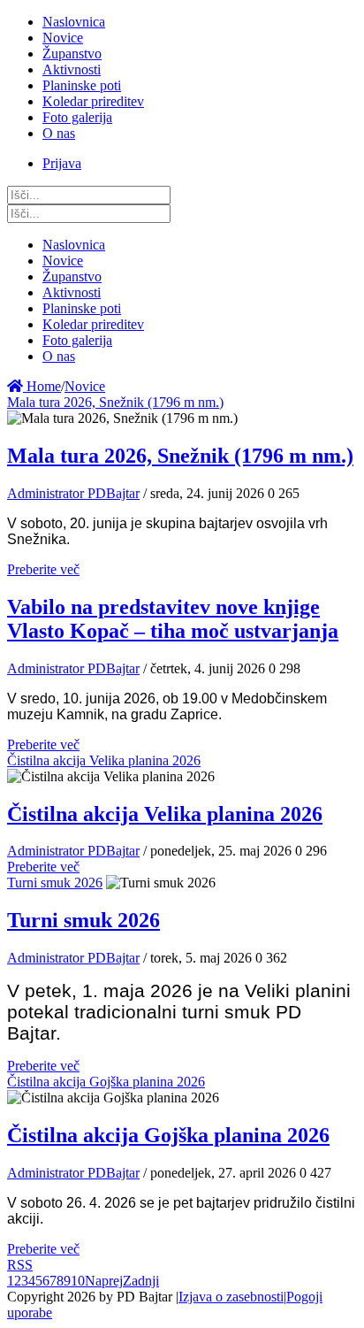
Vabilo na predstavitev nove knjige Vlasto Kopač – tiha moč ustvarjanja (172, 618)
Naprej (104, 1280)
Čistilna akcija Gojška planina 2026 (106, 1081)
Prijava (61, 163)
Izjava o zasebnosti (231, 1296)
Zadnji (141, 1280)
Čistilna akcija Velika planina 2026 (104, 760)
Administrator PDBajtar (73, 493)
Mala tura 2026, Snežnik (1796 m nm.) (115, 402)
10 (78, 1280)
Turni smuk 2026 (54, 882)
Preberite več (43, 569)
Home (42, 386)
